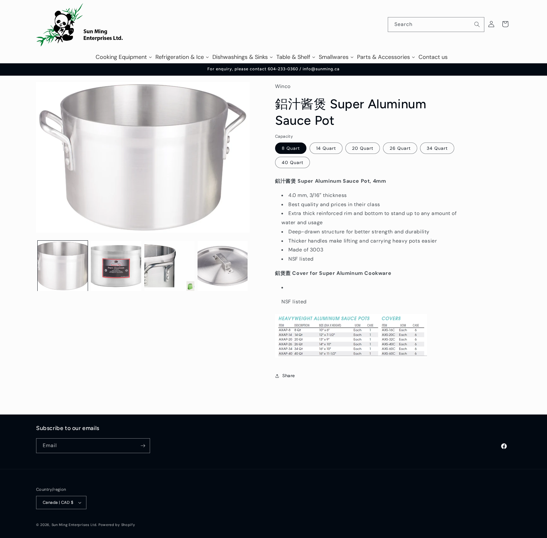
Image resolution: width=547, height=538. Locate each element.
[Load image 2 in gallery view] (116, 266)
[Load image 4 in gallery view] (223, 266)
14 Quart (326, 148)
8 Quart (291, 148)
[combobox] (436, 24)
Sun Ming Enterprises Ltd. (74, 524)
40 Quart (292, 163)
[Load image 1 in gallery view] (63, 266)
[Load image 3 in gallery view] (169, 266)
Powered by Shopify (116, 524)
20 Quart (362, 148)
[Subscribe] (143, 445)
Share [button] (288, 376)
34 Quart (437, 148)
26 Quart (400, 148)
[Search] (477, 24)
